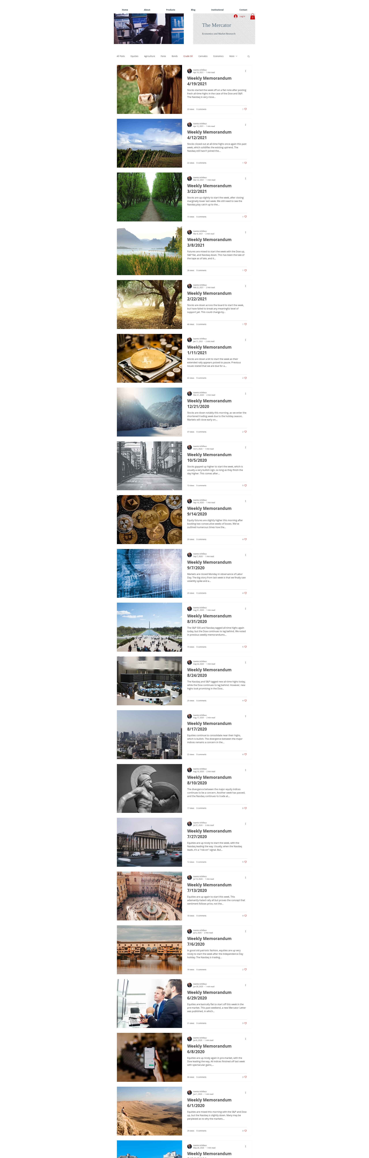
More (231, 56)
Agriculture (149, 56)
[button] (154, 28)
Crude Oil (188, 56)
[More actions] (246, 71)
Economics (218, 56)
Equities (134, 56)
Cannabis (203, 56)
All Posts (121, 56)
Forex (163, 56)
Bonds (175, 56)
